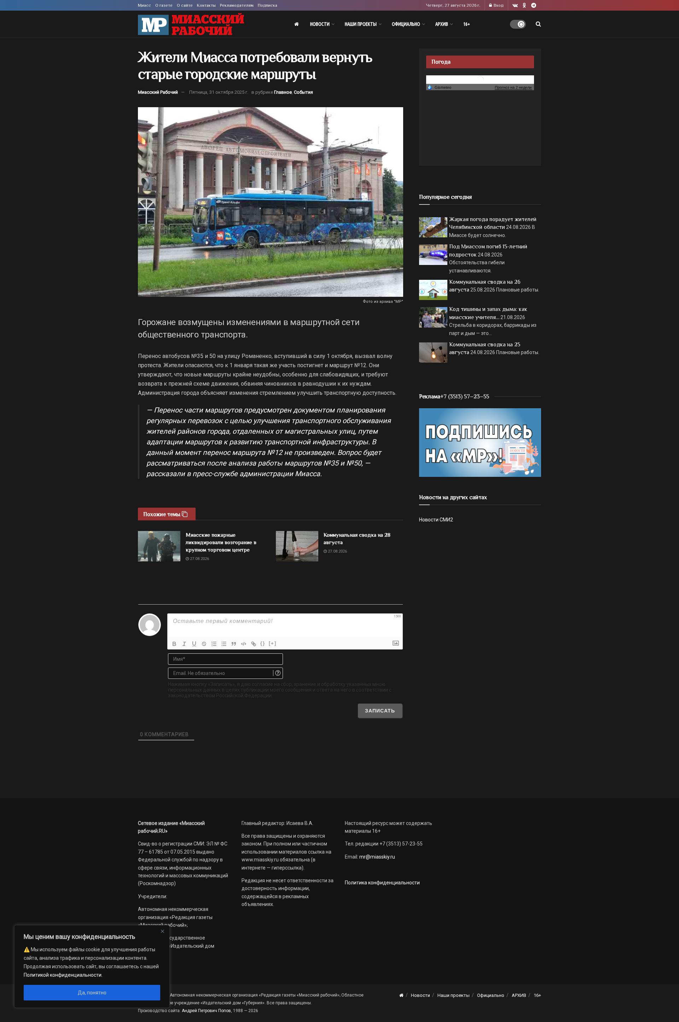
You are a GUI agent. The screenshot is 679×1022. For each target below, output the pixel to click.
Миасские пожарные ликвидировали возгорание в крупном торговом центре (221, 542)
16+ (466, 24)
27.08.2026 (199, 558)
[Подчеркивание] (194, 644)
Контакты (206, 5)
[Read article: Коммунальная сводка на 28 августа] (297, 546)
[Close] (162, 931)
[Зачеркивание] (204, 644)
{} (262, 643)
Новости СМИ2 (436, 519)
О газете (164, 5)
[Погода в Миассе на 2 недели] (513, 87)
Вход (498, 5)
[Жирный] (174, 644)
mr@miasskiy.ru (376, 857)
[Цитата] (234, 644)
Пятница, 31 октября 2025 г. (218, 92)
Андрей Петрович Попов (206, 1010)
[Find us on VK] (515, 5)
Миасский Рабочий (158, 92)
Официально (406, 24)
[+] (273, 643)
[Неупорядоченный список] (224, 644)
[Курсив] (184, 644)
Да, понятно (92, 992)
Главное (283, 92)
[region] (92, 966)
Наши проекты (361, 24)
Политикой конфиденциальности (62, 975)
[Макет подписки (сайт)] (480, 442)
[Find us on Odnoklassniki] (524, 5)
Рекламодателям (237, 5)
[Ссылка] (254, 644)
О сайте (185, 5)
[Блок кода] (244, 644)
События (303, 92)
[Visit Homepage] (191, 24)
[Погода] (439, 87)
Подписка (267, 5)
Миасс (144, 5)
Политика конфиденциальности (382, 882)
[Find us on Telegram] (533, 5)
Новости (320, 24)
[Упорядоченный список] (214, 644)
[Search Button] (538, 24)
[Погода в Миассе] (480, 79)
